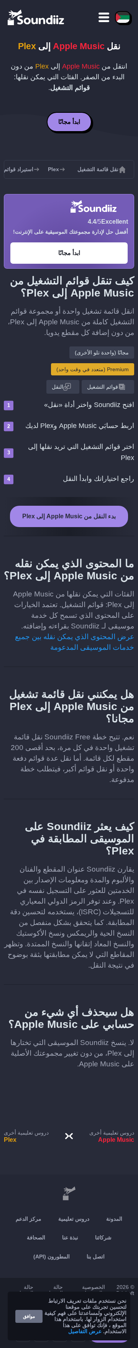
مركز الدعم (28, 1219)
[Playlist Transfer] (36, 17)
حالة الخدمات (53, 1290)
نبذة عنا (70, 1237)
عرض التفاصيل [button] (85, 1331)
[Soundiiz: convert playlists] (69, 1193)
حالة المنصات (24, 1290)
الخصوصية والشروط (93, 1290)
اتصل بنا (96, 1256)
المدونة (114, 1219)
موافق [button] (29, 1316)
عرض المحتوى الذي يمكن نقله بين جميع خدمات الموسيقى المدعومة (74, 642)
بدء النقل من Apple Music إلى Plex (69, 516)
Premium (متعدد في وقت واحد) (92, 369)
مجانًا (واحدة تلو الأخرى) (102, 352)
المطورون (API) (51, 1256)
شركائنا (103, 1237)
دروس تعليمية (73, 1219)
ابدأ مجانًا (69, 122)
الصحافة (36, 1237)
